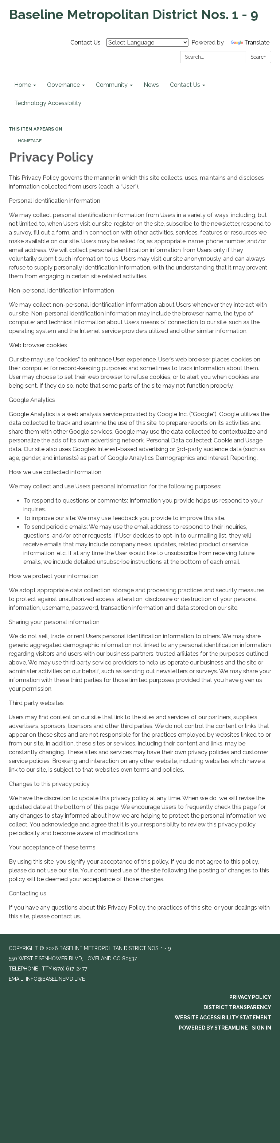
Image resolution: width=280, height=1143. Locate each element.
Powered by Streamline (213, 1028)
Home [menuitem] (22, 84)
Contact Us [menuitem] (185, 84)
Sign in (261, 1028)
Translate (256, 42)
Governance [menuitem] (63, 84)
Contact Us (85, 42)
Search (258, 57)
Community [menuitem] (112, 84)
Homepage (30, 140)
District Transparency (237, 1007)
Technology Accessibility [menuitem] (47, 103)
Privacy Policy (250, 997)
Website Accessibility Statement (223, 1017)
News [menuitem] (151, 84)
